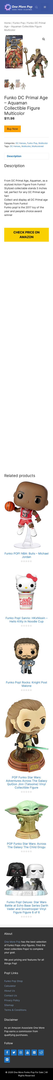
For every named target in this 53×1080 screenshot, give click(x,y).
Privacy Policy (12, 1000)
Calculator (10, 985)
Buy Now (12, 128)
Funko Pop (19, 23)
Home (7, 23)
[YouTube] (27, 1053)
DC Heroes (21, 143)
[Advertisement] (26, 360)
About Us (9, 990)
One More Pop (12, 941)
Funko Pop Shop (13, 981)
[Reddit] (41, 1053)
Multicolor (43, 143)
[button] (43, 39)
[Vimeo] (7, 1060)
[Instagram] (20, 1053)
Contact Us (10, 995)
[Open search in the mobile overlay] (36, 7)
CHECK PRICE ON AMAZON (26, 234)
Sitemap (9, 1005)
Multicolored (38, 146)
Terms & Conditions (15, 1010)
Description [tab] (14, 156)
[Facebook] (7, 1053)
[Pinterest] (34, 1053)
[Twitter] (14, 1053)
